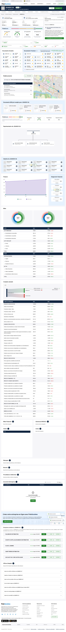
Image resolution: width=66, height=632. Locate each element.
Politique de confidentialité (50, 629)
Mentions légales (33, 629)
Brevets (23, 611)
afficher (57, 189)
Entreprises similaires (55, 11)
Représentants (30, 11)
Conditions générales (41, 629)
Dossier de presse (54, 611)
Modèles (23, 11)
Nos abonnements (54, 608)
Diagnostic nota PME (25, 614)
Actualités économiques (41, 605)
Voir (44, 534)
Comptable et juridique (44, 11)
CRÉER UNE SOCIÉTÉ (7, 521)
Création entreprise (25, 607)
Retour (33, 500)
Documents (58, 8)
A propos (52, 605)
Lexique (38, 608)
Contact (52, 607)
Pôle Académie (39, 616)
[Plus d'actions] (64, 8)
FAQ (63, 11)
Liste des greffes (39, 615)
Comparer (58, 534)
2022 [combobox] (5, 285)
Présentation (4, 11)
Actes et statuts (25, 608)
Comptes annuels (25, 612)
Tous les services (25, 605)
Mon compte (61, 3)
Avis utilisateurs (53, 612)
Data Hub (38, 611)
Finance (36, 11)
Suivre (52, 8)
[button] (39, 85)
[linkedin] (16, 162)
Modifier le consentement (60, 629)
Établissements (17, 11)
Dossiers (38, 607)
